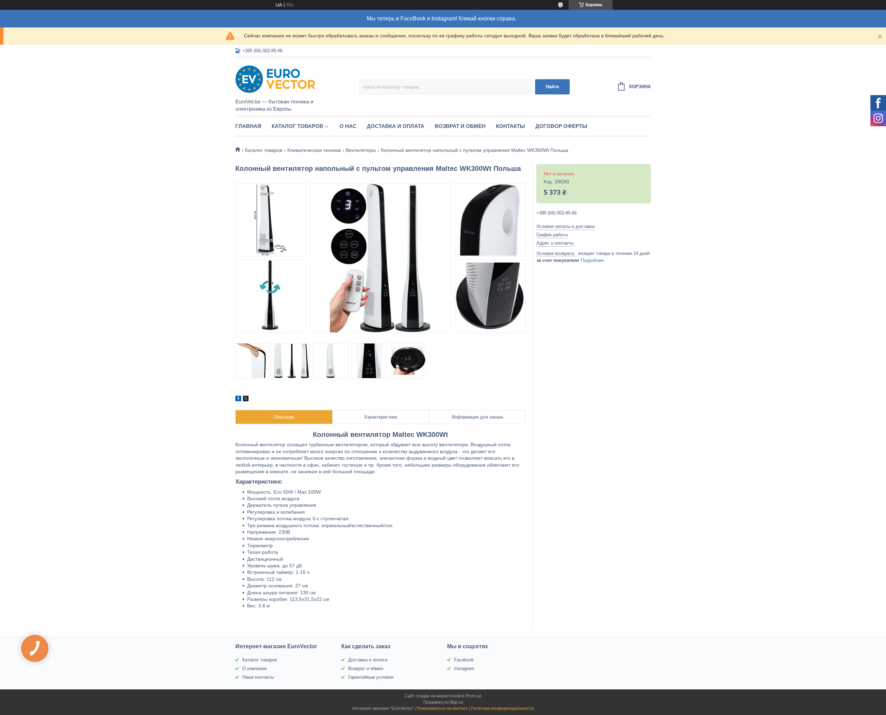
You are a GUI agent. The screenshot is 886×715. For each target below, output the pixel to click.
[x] (245, 399)
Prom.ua (473, 696)
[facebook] (238, 399)
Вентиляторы (361, 150)
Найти (552, 86)
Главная (248, 126)
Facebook (464, 659)
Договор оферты (561, 126)
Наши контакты (258, 677)
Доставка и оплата (395, 126)
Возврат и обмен (460, 126)
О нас (348, 126)
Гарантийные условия (371, 677)
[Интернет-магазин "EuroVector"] (295, 78)
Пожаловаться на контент (442, 708)
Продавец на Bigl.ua (443, 702)
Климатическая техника (314, 150)
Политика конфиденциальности (502, 708)
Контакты (510, 126)
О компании (254, 668)
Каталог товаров (297, 126)
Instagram (464, 668)
